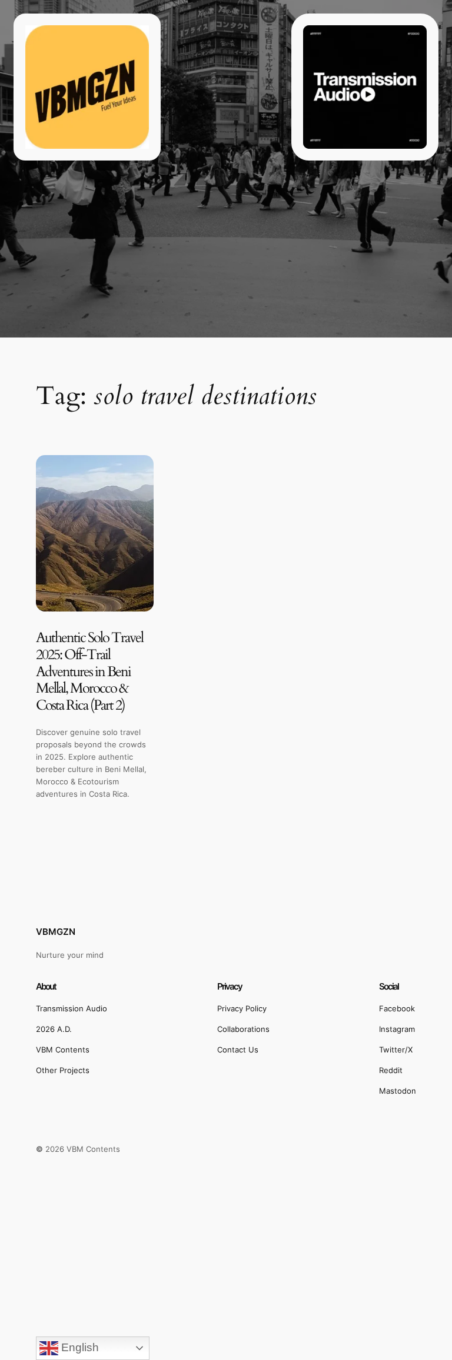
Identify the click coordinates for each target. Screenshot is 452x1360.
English (78, 1347)
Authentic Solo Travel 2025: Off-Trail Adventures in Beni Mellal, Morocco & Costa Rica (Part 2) (89, 672)
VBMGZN (55, 931)
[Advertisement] (226, 1273)
